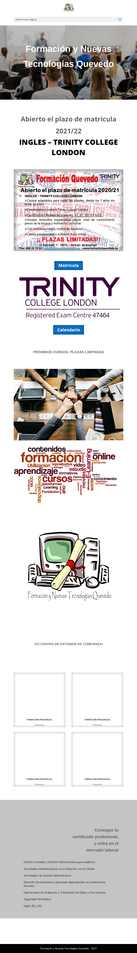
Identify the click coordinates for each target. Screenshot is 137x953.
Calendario (68, 330)
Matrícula (68, 265)
